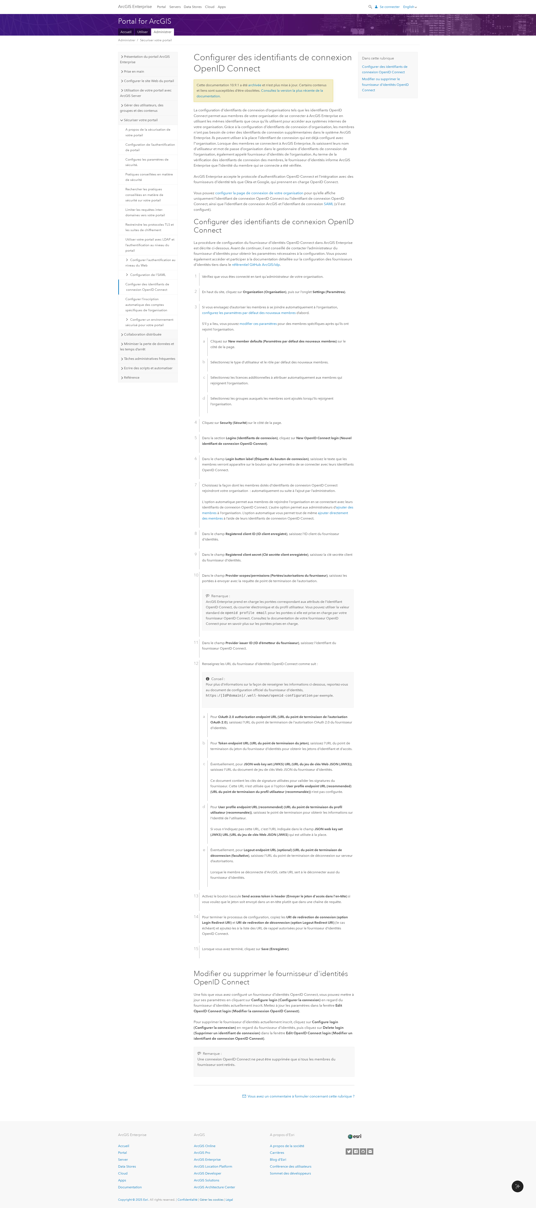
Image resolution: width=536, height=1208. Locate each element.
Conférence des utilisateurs (290, 1166)
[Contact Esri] (370, 1151)
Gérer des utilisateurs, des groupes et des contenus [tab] (141, 108)
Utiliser (142, 32)
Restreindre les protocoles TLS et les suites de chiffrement (149, 227)
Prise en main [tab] (134, 71)
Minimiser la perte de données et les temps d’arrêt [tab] (147, 346)
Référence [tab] (131, 378)
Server (123, 1160)
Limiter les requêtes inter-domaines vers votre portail (145, 212)
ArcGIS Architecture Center (214, 1187)
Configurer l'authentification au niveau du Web (150, 262)
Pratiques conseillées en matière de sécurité (149, 177)
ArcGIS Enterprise (135, 6)
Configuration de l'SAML (148, 275)
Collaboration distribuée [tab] (142, 334)
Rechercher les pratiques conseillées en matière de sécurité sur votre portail (144, 194)
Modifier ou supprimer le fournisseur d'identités (385, 84)
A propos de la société (287, 1146)
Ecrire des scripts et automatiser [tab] (148, 368)
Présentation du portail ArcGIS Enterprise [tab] (145, 59)
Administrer (162, 32)
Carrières (277, 1153)
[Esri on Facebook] (356, 1151)
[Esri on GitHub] (363, 1151)
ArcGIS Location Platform (213, 1166)
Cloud (209, 7)
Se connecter (390, 7)
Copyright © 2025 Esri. (133, 1199)
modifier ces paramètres (258, 324)
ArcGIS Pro (202, 1153)
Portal (161, 7)
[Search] (370, 6)
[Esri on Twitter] (349, 1151)
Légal (229, 1199)
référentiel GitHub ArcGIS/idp (256, 264)
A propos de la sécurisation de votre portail (147, 132)
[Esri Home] (354, 1136)
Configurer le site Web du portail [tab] (149, 81)
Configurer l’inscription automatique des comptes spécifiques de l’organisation (146, 304)
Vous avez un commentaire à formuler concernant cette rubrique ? (301, 1096)
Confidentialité (187, 1199)
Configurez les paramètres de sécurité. (147, 162)
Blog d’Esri (278, 1160)
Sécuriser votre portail (156, 40)
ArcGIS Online (204, 1146)
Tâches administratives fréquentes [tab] (149, 359)
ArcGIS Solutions (206, 1180)
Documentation (130, 1187)
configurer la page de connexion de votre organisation (259, 193)
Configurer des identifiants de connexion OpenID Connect (147, 287)
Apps (222, 7)
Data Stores (193, 7)
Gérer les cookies (211, 1199)
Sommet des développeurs (290, 1173)
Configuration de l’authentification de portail (150, 147)
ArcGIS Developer (207, 1173)
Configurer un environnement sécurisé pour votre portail (149, 322)
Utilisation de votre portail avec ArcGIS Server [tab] (145, 93)
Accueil (125, 32)
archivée (254, 85)
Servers (175, 7)
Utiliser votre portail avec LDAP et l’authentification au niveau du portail (149, 245)
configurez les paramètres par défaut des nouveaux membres (249, 313)
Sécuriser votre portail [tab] (141, 120)
